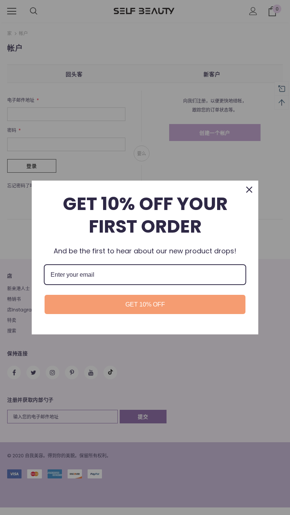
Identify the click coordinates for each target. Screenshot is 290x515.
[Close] (249, 190)
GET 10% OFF (145, 304)
